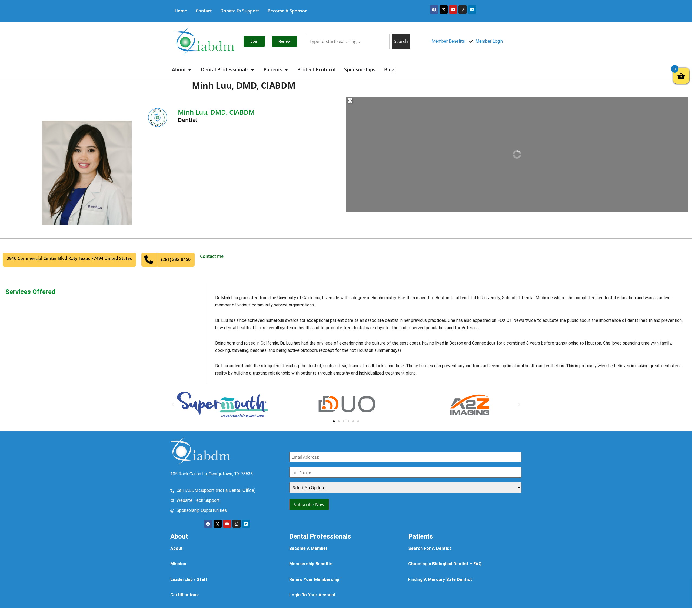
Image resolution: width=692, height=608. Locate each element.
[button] (173, 404)
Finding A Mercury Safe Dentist (440, 579)
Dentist (187, 119)
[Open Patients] (286, 69)
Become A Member (308, 548)
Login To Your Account (312, 594)
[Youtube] (453, 9)
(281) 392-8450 (176, 259)
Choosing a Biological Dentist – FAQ (445, 563)
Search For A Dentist (429, 548)
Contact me (212, 256)
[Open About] (189, 69)
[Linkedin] (472, 9)
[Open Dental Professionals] (252, 69)
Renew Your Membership (314, 579)
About (176, 548)
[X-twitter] (444, 9)
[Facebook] (434, 9)
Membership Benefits (310, 563)
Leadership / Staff (189, 579)
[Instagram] (462, 9)
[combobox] (347, 41)
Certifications (184, 594)
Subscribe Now (309, 504)
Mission (178, 563)
